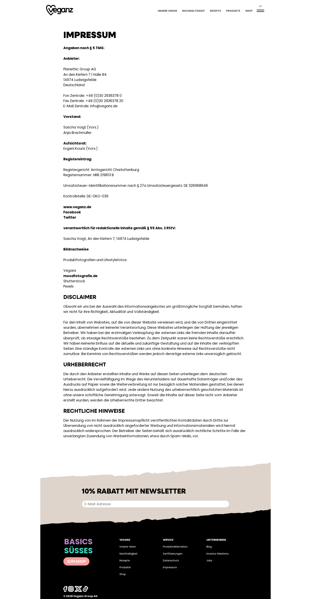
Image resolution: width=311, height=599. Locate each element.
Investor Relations (217, 554)
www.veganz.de (77, 207)
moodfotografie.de (80, 276)
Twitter (69, 218)
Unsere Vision (167, 11)
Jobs (209, 560)
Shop (249, 11)
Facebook (72, 212)
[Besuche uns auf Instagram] (71, 590)
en (260, 6)
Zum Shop (76, 562)
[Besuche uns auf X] (78, 590)
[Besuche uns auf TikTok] (85, 590)
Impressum (170, 567)
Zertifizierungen (172, 554)
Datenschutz (171, 560)
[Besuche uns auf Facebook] (65, 590)
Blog (209, 547)
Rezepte (215, 11)
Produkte (233, 11)
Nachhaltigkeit (193, 11)
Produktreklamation (175, 547)
